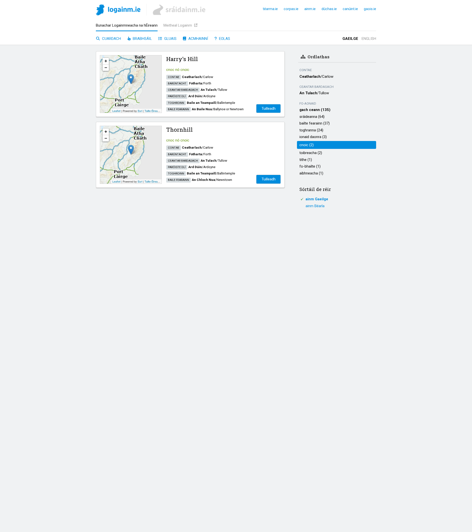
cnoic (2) (306, 145)
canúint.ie (350, 9)
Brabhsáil (142, 38)
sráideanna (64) (311, 116)
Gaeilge (350, 38)
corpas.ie (291, 9)
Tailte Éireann (153, 111)
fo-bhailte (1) (310, 166)
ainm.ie (310, 9)
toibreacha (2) (310, 153)
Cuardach (111, 38)
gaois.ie (370, 9)
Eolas (224, 38)
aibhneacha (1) (311, 173)
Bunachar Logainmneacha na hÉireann (127, 25)
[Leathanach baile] (118, 10)
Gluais (170, 38)
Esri (140, 111)
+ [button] (105, 60)
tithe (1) (305, 159)
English (369, 38)
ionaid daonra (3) (313, 137)
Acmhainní (197, 38)
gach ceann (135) (314, 110)
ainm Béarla (315, 206)
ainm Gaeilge (317, 199)
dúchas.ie (329, 9)
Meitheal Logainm (178, 25)
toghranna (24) (311, 130)
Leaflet (116, 111)
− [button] (105, 67)
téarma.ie (270, 9)
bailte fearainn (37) (314, 123)
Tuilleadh (269, 108)
